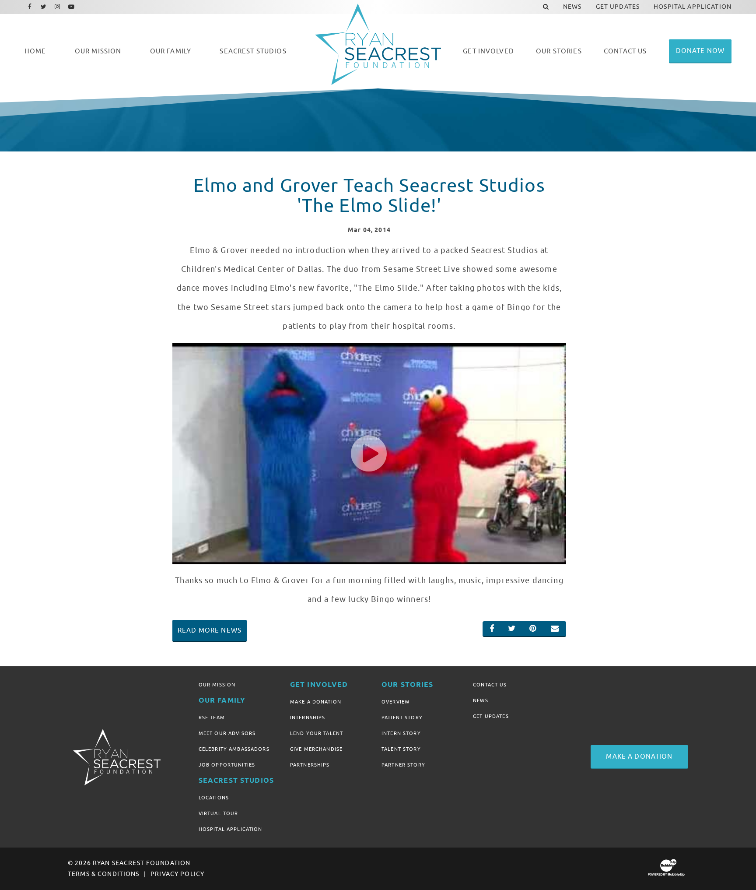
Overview (396, 702)
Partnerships (310, 765)
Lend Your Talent (316, 733)
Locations (214, 798)
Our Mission (217, 685)
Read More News (210, 630)
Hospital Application (230, 829)
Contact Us (490, 685)
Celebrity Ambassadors (234, 749)
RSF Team (212, 717)
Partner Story (403, 765)
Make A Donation (315, 702)
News (480, 700)
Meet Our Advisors (227, 733)
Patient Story (402, 717)
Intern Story (401, 733)
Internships (308, 717)
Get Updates (491, 716)
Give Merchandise (316, 749)
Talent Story (401, 749)
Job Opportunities (227, 765)
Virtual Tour (218, 813)
